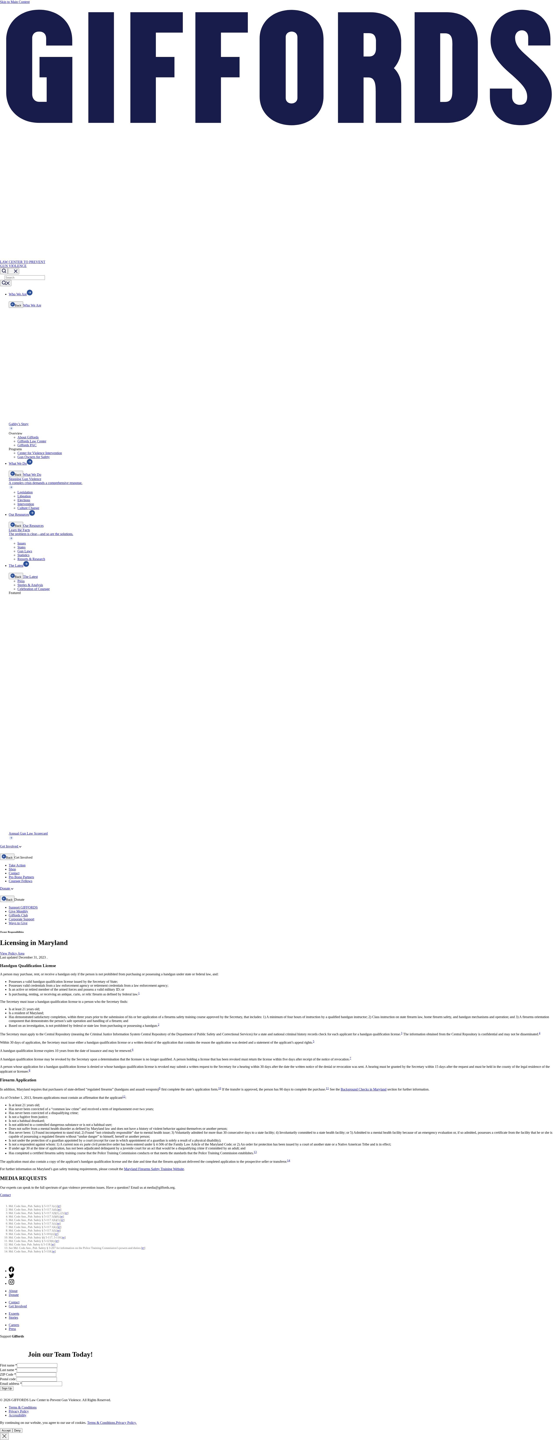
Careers (14, 1325)
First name (8, 1365)
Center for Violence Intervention (39, 453)
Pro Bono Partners (21, 877)
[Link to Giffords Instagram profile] (11, 1283)
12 (123, 1096)
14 (288, 1160)
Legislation (25, 492)
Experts (14, 1313)
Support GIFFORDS (23, 907)
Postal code (8, 1379)
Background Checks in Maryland (363, 1089)
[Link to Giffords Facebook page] (11, 1271)
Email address (11, 1383)
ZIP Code (8, 1374)
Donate (14, 1295)
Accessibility (17, 1415)
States (21, 547)
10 (219, 1088)
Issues (21, 543)
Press (21, 581)
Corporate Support (21, 919)
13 (255, 1152)
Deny (17, 1430)
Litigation (24, 496)
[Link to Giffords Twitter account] (11, 1277)
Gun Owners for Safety (33, 457)
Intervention (25, 504)
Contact (14, 873)
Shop (12, 869)
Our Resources (33, 525)
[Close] (4, 1436)
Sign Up (7, 1388)
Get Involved (18, 1306)
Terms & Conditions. (101, 1423)
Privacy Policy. (126, 1423)
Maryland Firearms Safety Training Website (154, 1169)
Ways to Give (18, 923)
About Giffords (28, 437)
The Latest (30, 577)
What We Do (32, 474)
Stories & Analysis (30, 585)
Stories (13, 1317)
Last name (8, 1370)
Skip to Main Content (15, 2)
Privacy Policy (19, 1411)
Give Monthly (18, 911)
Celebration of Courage (33, 589)
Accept (6, 1430)
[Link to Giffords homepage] (2, 1261)
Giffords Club (18, 915)
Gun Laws (24, 551)
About (13, 1291)
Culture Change (28, 508)
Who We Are (32, 305)
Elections (23, 500)
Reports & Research (31, 559)
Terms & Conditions (23, 1407)
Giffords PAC (27, 445)
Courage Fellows (20, 881)
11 (327, 1088)
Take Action (17, 865)
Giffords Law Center (31, 441)
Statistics (23, 555)
